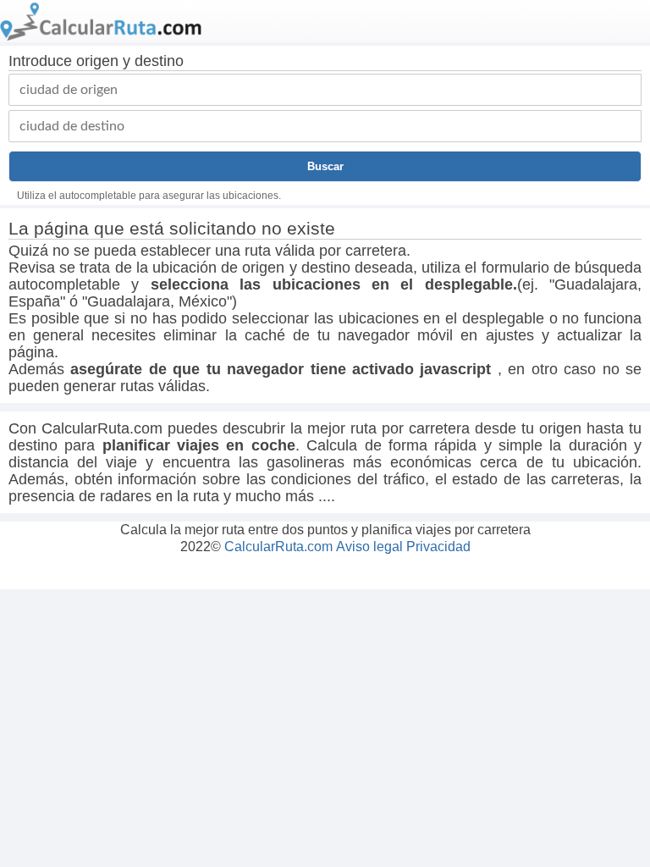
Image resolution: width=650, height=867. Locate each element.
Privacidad (438, 546)
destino (159, 60)
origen (97, 60)
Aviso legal (369, 546)
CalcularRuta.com (278, 546)
